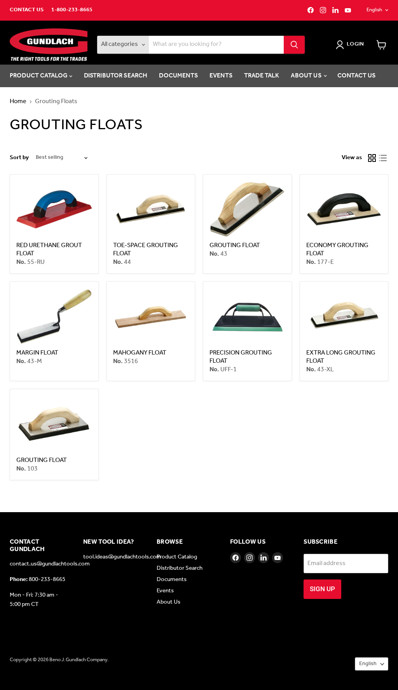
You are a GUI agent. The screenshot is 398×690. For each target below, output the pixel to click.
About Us (306, 76)
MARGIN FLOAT (37, 353)
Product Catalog (39, 76)
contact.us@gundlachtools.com (50, 563)
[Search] (294, 45)
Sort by (19, 158)
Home (18, 101)
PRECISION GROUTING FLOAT (240, 357)
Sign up (322, 589)
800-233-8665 (47, 579)
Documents (178, 76)
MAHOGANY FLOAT (139, 353)
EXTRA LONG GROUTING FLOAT (340, 357)
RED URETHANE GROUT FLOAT (49, 249)
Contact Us (27, 10)
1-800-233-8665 (72, 10)
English (374, 10)
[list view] (382, 158)
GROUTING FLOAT (234, 245)
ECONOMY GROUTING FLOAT (337, 249)
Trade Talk (261, 76)
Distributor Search (116, 76)
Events (220, 76)
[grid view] (372, 158)
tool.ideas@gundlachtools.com (122, 556)
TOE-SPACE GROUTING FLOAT (145, 249)
